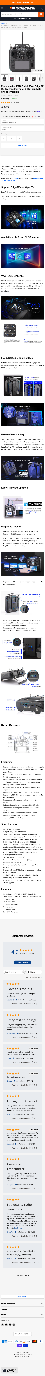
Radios (16, 178)
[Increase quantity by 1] (19, 138)
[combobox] (19, 14)
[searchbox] (12, 972)
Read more (18, 1228)
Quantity (4, 134)
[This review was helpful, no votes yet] (32, 1004)
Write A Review (22, 962)
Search (19, 1352)
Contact (25, 1352)
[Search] (41, 14)
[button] (22, 116)
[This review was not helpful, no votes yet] (36, 1004)
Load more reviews (22, 1275)
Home (3, 24)
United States (21, 1334)
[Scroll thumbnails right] (42, 78)
